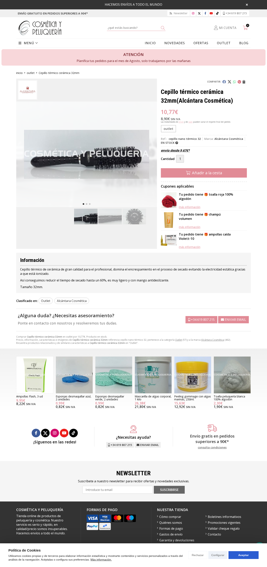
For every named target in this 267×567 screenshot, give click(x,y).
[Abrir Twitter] (199, 13)
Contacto (214, 534)
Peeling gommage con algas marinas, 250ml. (192, 397)
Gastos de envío (171, 534)
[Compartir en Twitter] (229, 82)
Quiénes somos (170, 522)
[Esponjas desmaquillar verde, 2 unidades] (113, 375)
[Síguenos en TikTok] (217, 13)
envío (181, 121)
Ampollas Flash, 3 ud (29, 396)
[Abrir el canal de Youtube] (211, 13)
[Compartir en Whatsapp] (234, 82)
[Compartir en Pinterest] (239, 82)
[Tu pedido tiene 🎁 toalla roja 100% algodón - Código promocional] (169, 200)
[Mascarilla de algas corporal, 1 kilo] (153, 375)
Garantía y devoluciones (176, 540)
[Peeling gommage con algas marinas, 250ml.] (192, 375)
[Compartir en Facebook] (224, 82)
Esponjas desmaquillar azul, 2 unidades (73, 397)
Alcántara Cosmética (212, 339)
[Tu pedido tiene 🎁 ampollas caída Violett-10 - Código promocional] (169, 240)
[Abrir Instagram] (193, 13)
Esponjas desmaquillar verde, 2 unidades (109, 397)
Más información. (101, 559)
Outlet (178, 339)
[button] (83, 204)
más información (189, 207)
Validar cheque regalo (224, 528)
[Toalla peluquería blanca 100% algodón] (232, 375)
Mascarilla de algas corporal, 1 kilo (153, 397)
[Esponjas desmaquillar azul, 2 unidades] (74, 375)
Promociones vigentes (224, 522)
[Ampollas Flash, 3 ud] (34, 375)
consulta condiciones (212, 447)
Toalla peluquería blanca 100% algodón (229, 397)
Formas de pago (171, 528)
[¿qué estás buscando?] (136, 27)
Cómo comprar (170, 517)
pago (190, 121)
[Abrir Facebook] (205, 13)
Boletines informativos (224, 517)
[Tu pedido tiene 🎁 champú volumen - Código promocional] (169, 220)
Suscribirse (169, 490)
